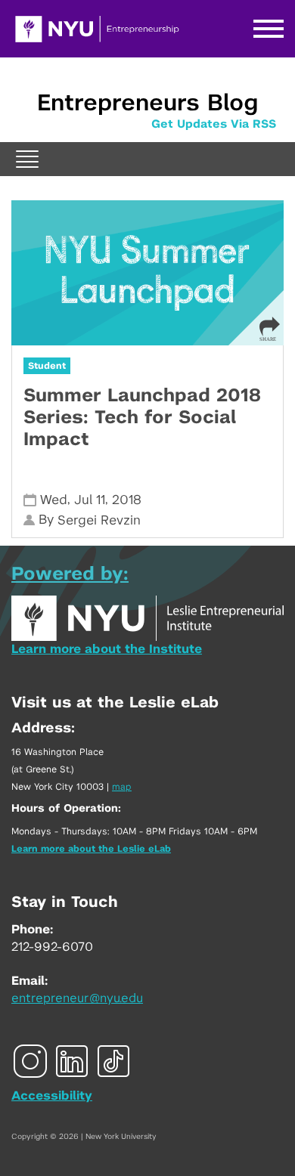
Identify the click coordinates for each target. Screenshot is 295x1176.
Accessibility (51, 1096)
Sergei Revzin (99, 520)
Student (47, 365)
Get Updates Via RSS (213, 124)
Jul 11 (89, 500)
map (122, 786)
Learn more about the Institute (106, 649)
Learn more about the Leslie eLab (91, 848)
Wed (53, 500)
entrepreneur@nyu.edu (77, 998)
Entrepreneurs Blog (147, 103)
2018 (126, 500)
